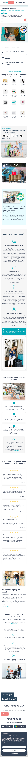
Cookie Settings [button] (14, 753)
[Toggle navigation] (2, 3)
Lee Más (4, 221)
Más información (6, 138)
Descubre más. (5, 606)
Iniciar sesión (18, 2)
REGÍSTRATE (5, 714)
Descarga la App (11, 2)
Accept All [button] (14, 747)
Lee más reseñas (11, 332)
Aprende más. (16, 450)
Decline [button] (14, 750)
